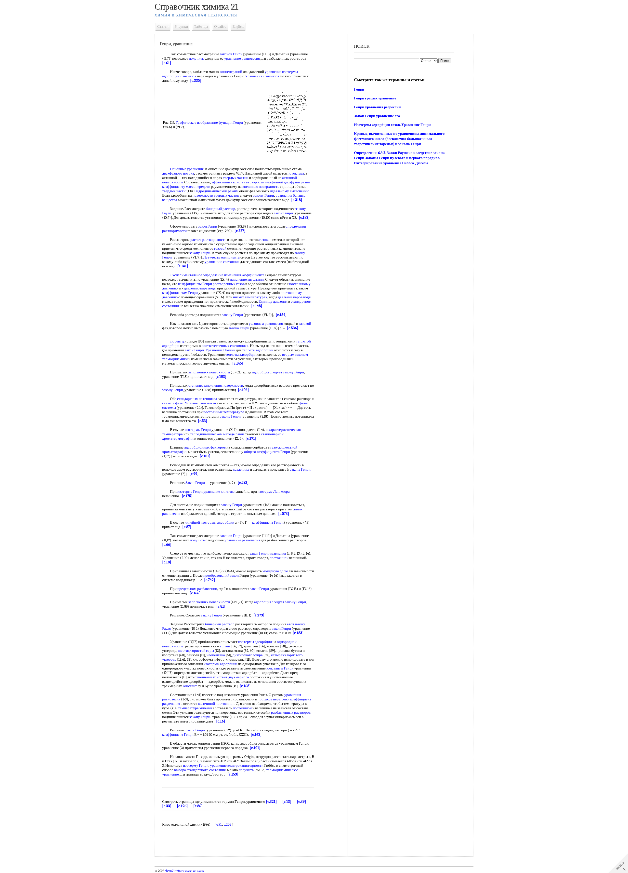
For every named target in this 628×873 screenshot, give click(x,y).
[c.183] (304, 217)
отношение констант (211, 677)
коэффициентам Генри (180, 292)
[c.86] (198, 806)
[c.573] (283, 513)
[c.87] (186, 527)
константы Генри (279, 668)
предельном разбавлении (197, 589)
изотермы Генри (198, 429)
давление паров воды (294, 297)
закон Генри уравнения (268, 553)
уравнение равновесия (242, 58)
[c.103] (220, 376)
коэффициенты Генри (195, 284)
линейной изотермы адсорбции (209, 522)
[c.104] (243, 390)
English (238, 26)
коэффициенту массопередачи (186, 186)
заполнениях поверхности (209, 372)
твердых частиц (235, 178)
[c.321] (271, 801)
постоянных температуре (223, 412)
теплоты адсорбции (257, 350)
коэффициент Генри (268, 522)
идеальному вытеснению (289, 191)
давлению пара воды (200, 288)
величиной (206, 703)
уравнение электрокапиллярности (236, 765)
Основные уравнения (187, 169)
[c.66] (166, 544)
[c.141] (182, 266)
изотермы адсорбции (255, 642)
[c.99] (194, 474)
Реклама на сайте (193, 871)
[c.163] (256, 734)
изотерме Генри (190, 491)
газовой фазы (172, 403)
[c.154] (281, 315)
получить (196, 58)
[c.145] (237, 363)
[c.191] (251, 438)
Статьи (163, 26)
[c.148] (256, 306)
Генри (359, 89)
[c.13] (286, 801)
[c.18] (166, 562)
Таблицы (201, 26)
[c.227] (240, 231)
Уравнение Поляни (220, 350)
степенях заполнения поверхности (215, 385)
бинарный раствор (220, 208)
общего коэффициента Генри (267, 452)
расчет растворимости (208, 239)
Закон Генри (195, 482)
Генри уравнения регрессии (377, 107)
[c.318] (296, 200)
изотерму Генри (196, 765)
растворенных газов (229, 284)
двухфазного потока (178, 173)
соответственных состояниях (225, 345)
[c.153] (232, 774)
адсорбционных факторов (205, 447)
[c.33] (166, 806)
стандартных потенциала (197, 398)
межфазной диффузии (282, 182)
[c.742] (209, 580)
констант (190, 686)
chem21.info (173, 871)
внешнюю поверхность (260, 186)
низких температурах (250, 297)
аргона (225, 646)
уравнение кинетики (219, 491)
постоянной (279, 558)
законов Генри (231, 54)
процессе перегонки (273, 699)
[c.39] (301, 801)
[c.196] (182, 806)
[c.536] (292, 328)
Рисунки (181, 26)
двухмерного (238, 677)
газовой (265, 239)
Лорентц (177, 341)
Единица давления (273, 301)
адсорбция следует (267, 372)
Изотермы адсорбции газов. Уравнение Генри (392, 125)
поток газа (296, 173)
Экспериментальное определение (196, 275)
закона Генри (239, 328)
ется (290, 624)
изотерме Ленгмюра (274, 491)
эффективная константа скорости (238, 182)
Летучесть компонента (221, 257)
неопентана (216, 655)
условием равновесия (266, 323)
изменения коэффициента (244, 275)
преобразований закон (221, 575)
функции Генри (231, 122)
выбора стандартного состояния (200, 770)
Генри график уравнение (375, 98)
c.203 (227, 824)
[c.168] (245, 686)
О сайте (220, 26)
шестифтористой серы (196, 650)
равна (305, 182)
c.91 (219, 824)
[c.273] (243, 482)
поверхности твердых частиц (216, 195)
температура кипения (195, 708)
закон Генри (283, 213)
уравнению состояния (222, 261)
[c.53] (202, 421)
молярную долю (275, 571)
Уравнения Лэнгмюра (262, 76)
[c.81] (220, 606)
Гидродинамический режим (216, 191)
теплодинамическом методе (212, 434)
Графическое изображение (197, 122)
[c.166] (195, 593)
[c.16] (220, 721)
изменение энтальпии (247, 279)
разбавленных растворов (291, 712)
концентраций (231, 71)
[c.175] (187, 496)
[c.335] (195, 80)
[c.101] (205, 456)
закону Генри (263, 195)
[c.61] (166, 63)
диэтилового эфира (248, 655)
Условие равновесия (201, 403)
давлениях (241, 469)
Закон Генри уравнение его (377, 116)
